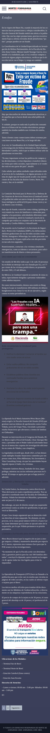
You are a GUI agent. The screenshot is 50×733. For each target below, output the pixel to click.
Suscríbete (33, 2)
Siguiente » (16, 708)
